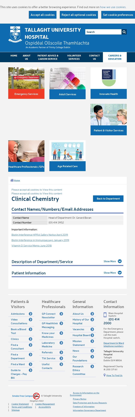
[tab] (67, 261)
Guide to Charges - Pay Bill (19, 373)
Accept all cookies (43, 15)
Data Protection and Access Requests (90, 402)
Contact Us (94, 57)
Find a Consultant (17, 346)
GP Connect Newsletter (48, 315)
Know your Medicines (48, 334)
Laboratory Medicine (48, 344)
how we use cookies (113, 7)
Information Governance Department (89, 410)
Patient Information (29, 272)
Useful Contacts (47, 366)
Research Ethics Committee (79, 370)
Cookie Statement (20, 403)
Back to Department (108, 198)
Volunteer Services (74, 57)
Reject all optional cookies (79, 15)
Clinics (15, 339)
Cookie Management (45, 403)
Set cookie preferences (118, 15)
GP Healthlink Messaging (50, 325)
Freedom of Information (83, 406)
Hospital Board (81, 335)
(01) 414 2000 (112, 321)
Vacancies (78, 329)
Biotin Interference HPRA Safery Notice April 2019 (40, 234)
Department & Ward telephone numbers (114, 344)
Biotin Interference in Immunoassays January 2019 (40, 240)
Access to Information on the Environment (84, 394)
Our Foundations (80, 358)
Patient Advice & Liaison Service (48, 57)
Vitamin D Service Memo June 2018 (32, 245)
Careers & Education (114, 57)
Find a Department (18, 356)
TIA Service (48, 358)
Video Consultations (19, 321)
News (76, 350)
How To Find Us (114, 375)
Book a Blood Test (18, 331)
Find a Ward (18, 364)
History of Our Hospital (81, 321)
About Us (26, 57)
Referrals (47, 352)
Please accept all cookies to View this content (37, 189)
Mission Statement (79, 343)
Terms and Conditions (22, 406)
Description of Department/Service (42, 261)
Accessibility (45, 406)
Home (14, 55)
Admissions (18, 313)
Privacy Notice (79, 399)
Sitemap (16, 410)
